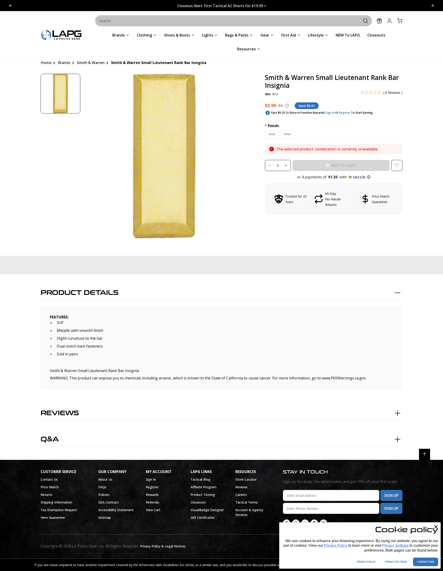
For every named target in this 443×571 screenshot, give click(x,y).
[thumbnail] (60, 93)
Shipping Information (56, 502)
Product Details (80, 293)
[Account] (389, 21)
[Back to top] (424, 454)
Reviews (60, 413)
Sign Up (391, 495)
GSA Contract (108, 502)
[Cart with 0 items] (399, 21)
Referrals (152, 502)
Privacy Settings (395, 545)
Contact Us (49, 479)
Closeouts (198, 502)
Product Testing (203, 494)
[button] (333, 177)
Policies (104, 494)
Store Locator (246, 479)
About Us (105, 479)
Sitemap (104, 517)
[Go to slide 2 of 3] (11, 5)
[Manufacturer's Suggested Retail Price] (287, 106)
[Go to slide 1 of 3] (432, 5)
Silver (287, 134)
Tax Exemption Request (59, 510)
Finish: (272, 125)
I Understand (425, 561)
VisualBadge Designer (207, 510)
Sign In (330, 113)
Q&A (50, 439)
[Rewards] (379, 21)
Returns (46, 494)
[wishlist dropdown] (396, 165)
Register (344, 113)
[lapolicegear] (61, 35)
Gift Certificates (203, 517)
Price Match (50, 487)
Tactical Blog (200, 479)
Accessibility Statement (116, 510)
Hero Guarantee (53, 517)
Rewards (152, 494)
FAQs (102, 487)
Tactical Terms (246, 502)
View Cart (153, 510)
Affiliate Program (203, 487)
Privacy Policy (335, 545)
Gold (272, 134)
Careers (241, 494)
